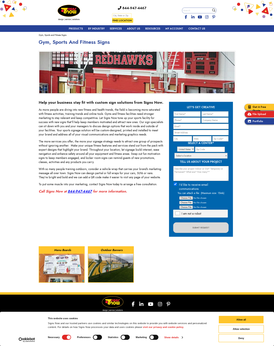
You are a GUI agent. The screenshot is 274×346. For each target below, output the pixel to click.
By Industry (96, 28)
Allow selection (241, 329)
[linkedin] (193, 16)
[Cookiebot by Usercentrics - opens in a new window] (27, 339)
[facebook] (186, 16)
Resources (152, 28)
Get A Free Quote (259, 108)
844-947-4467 (133, 7)
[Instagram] (207, 16)
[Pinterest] (214, 16)
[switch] (97, 337)
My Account (174, 28)
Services (116, 28)
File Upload (259, 114)
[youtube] (200, 16)
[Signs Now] (71, 13)
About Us (133, 28)
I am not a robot (191, 214)
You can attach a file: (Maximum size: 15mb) (201, 193)
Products (76, 28)
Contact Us (196, 28)
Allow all (241, 319)
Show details (171, 337)
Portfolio (258, 121)
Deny (241, 338)
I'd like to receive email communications (193, 187)
